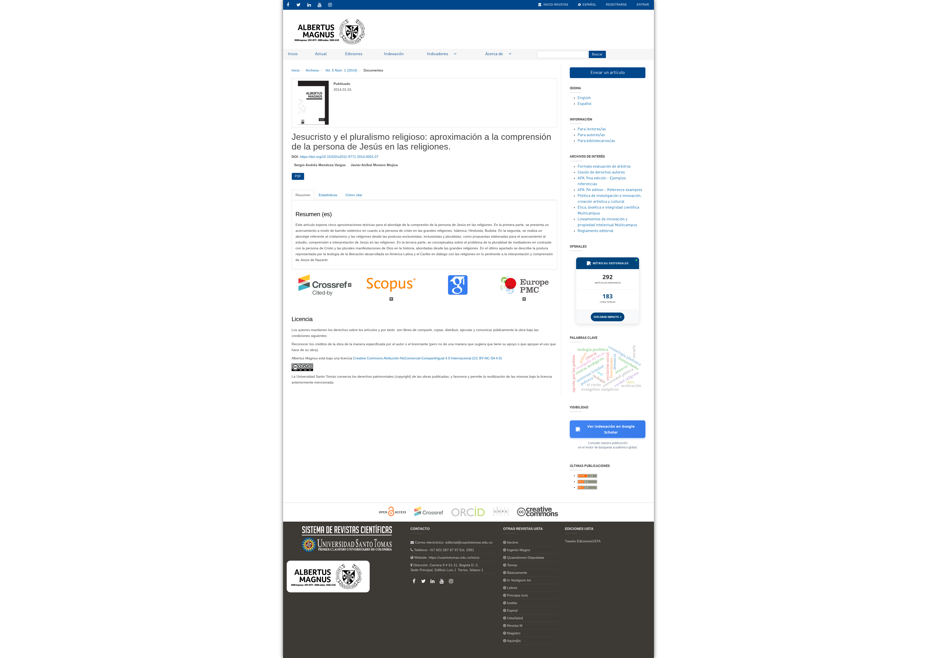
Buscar (597, 54)
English (584, 98)
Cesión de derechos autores (601, 172)
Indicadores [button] (438, 54)
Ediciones (353, 54)
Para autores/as (591, 135)
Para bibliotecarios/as (596, 141)
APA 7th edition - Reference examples (610, 190)
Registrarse (616, 4)
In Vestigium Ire (519, 580)
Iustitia (512, 603)
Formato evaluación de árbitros (604, 167)
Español (589, 4)
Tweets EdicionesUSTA (583, 541)
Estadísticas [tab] (328, 195)
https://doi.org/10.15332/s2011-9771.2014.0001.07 (339, 157)
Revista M (514, 626)
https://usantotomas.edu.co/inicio (454, 557)
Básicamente (517, 573)
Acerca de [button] (494, 54)
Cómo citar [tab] (354, 195)
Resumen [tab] (302, 195)
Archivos (312, 70)
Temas (512, 565)
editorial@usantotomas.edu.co (468, 542)
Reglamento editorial (595, 231)
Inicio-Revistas (555, 4)
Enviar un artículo (608, 73)
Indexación (394, 54)
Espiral (512, 610)
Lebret (512, 588)
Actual (321, 54)
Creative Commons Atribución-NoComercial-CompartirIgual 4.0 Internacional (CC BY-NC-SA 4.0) (427, 358)
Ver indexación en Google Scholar (611, 429)
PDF (298, 176)
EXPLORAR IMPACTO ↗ (607, 317)
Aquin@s (514, 641)
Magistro (513, 633)
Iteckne (512, 542)
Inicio (293, 54)
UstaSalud (515, 618)
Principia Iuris (517, 595)
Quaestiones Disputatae (525, 557)
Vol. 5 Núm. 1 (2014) (341, 70)
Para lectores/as (592, 129)
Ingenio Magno (518, 550)
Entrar (643, 4)
